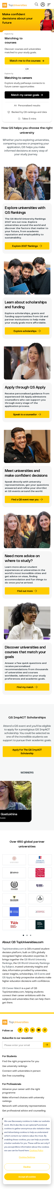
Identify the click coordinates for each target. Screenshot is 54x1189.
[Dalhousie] (14, 898)
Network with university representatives (24, 1105)
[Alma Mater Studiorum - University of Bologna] (14, 859)
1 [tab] (23, 935)
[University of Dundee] (14, 911)
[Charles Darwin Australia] (40, 885)
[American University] (40, 859)
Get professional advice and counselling (24, 1110)
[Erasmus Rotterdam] (40, 924)
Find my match (25, 687)
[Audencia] (14, 872)
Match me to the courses (27, 61)
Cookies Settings (27, 1157)
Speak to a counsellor (25, 414)
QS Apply (7, 977)
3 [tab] (31, 935)
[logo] (14, 4)
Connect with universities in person (21, 1070)
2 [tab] (27, 935)
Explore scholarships (25, 331)
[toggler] (49, 4)
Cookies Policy (36, 1150)
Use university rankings (14, 1066)
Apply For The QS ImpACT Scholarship (27, 751)
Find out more (25, 591)
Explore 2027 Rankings (25, 246)
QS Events (39, 973)
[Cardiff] (40, 872)
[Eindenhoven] (14, 924)
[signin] (42, 4)
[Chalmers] (14, 885)
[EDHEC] (40, 911)
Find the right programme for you (20, 1061)
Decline (27, 1167)
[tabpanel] (28, 893)
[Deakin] (40, 898)
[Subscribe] (47, 1045)
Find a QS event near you (25, 499)
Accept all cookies (27, 1176)
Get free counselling (13, 1075)
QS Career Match (11, 988)
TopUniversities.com (13, 948)
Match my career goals (27, 95)
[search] (36, 4)
